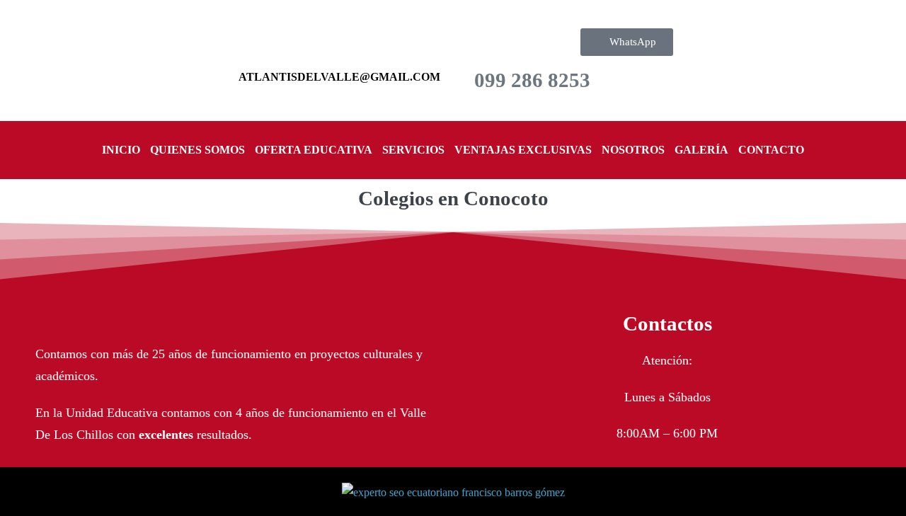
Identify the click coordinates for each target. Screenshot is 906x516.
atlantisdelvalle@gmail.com (339, 77)
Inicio (121, 150)
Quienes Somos (197, 150)
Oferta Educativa (313, 150)
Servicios (413, 150)
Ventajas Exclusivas (523, 150)
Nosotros (633, 150)
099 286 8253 (532, 80)
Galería (701, 150)
